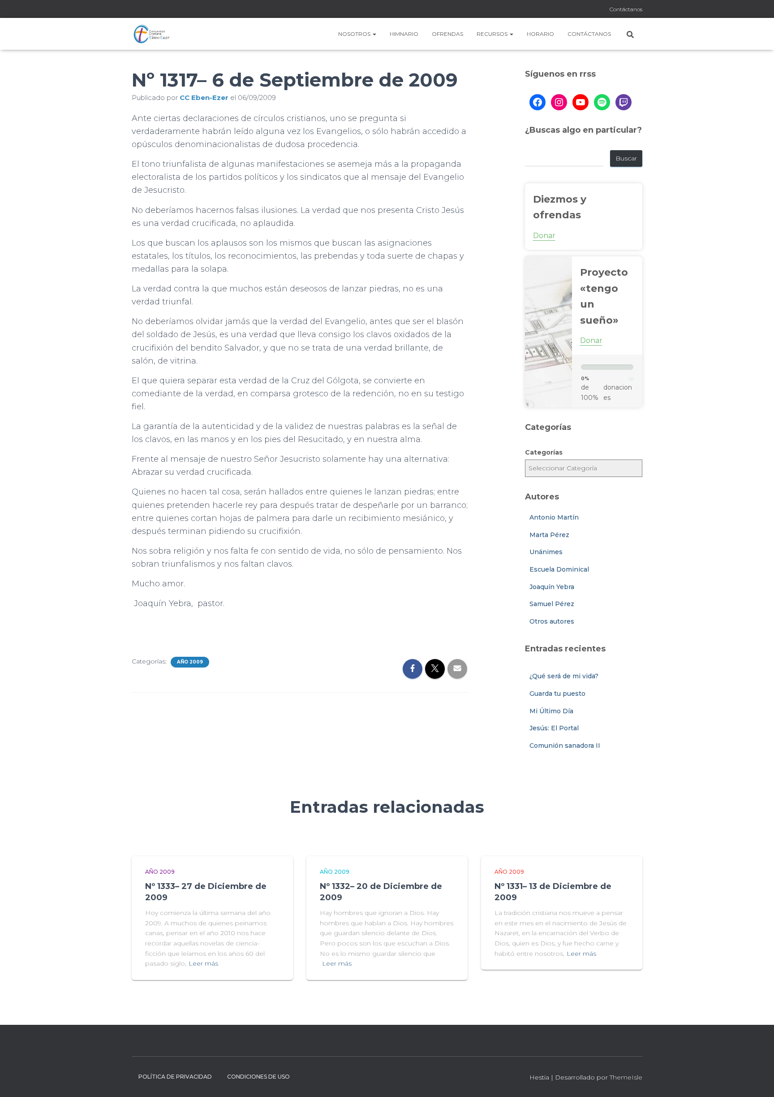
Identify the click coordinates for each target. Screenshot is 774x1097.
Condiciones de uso (258, 1076)
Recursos (493, 33)
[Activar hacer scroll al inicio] (756, 1079)
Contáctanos (626, 9)
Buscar (626, 158)
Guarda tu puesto (557, 693)
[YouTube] (580, 102)
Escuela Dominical (559, 569)
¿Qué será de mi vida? (563, 676)
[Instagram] (559, 102)
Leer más (203, 963)
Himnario (404, 33)
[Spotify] (602, 102)
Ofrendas (447, 33)
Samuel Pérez (551, 604)
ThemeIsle (626, 1077)
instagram (590, 10)
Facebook (578, 10)
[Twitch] (623, 102)
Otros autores (551, 621)
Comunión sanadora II (564, 745)
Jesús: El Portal (554, 728)
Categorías (544, 452)
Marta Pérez (549, 535)
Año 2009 (190, 662)
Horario (540, 33)
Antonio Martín (554, 517)
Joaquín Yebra (551, 587)
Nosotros (355, 33)
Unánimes (546, 552)
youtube (601, 10)
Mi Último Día (551, 711)
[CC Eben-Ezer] (151, 34)
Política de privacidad (175, 1076)
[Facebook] (537, 102)
